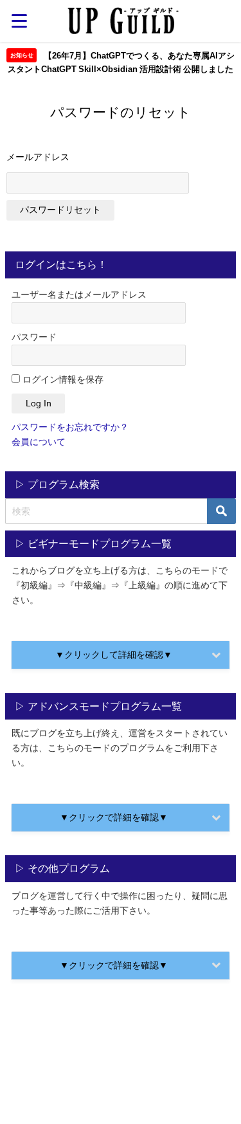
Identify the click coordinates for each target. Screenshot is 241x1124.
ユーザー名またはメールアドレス (79, 294)
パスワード (34, 336)
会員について (39, 441)
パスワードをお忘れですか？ (70, 426)
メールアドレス (37, 156)
